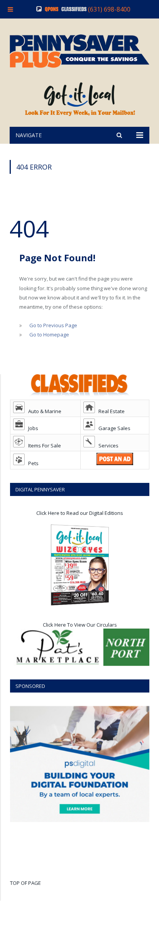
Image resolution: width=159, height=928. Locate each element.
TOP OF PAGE (25, 882)
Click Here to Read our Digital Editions (79, 512)
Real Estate (110, 411)
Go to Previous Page (53, 325)
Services (106, 445)
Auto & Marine (43, 411)
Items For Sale (43, 445)
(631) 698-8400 (109, 9)
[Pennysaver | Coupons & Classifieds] (79, 49)
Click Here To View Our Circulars (80, 624)
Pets (32, 463)
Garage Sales (112, 428)
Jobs (31, 428)
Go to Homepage (49, 334)
